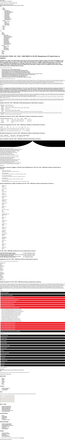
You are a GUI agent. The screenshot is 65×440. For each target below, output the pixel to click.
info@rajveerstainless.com (13, 2)
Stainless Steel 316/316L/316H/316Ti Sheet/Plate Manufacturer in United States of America (12, 311)
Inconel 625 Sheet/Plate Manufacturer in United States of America (9, 316)
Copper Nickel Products (7, 43)
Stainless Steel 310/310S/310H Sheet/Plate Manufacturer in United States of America (11, 310)
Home (3, 32)
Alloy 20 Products (7, 19)
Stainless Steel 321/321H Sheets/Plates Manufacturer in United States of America (11, 312)
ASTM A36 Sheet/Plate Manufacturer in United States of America (9, 317)
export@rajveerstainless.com (4, 2)
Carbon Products (6, 38)
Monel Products (6, 40)
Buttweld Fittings (6, 46)
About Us (3, 33)
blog (2, 52)
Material (4, 9)
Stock (3, 50)
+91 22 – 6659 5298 (3, 1)
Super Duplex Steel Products (8, 36)
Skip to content (2, 0)
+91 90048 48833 (9, 1)
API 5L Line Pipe (6, 49)
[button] (32, 30)
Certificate (3, 51)
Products (3, 45)
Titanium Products (6, 42)
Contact (4, 29)
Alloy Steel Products (7, 37)
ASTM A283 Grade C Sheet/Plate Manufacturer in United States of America (10, 318)
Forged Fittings (6, 48)
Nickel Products (6, 39)
